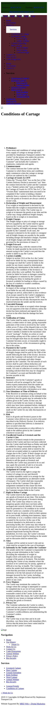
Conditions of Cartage (15, 688)
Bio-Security (11, 658)
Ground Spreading (13, 673)
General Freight (12, 686)
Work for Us (11, 647)
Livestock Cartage (13, 668)
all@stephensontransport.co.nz (21, 12)
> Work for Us (7, 693)
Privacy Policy (12, 656)
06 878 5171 (39, 7)
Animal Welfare (12, 654)
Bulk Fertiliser (12, 675)
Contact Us (10, 649)
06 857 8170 (16, 7)
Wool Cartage (11, 677)
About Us (15, 644)
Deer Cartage (11, 670)
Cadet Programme (13, 651)
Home (8, 640)
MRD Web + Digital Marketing (32, 704)
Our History (11, 642)
